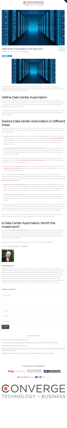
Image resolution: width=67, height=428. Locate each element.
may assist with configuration (57, 138)
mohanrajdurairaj (12, 246)
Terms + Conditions (8, 403)
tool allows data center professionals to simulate (31, 160)
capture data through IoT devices (20, 230)
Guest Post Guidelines (9, 406)
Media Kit (5, 401)
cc (27, 246)
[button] (33, 8)
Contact (5, 408)
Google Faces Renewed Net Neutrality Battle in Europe (15, 339)
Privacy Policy (6, 405)
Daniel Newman (8, 266)
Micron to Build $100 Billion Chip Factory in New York (14, 345)
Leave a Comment (25, 51)
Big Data (4, 51)
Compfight (24, 246)
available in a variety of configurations (12, 168)
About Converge (7, 399)
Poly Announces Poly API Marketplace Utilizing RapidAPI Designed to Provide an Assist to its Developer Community (30, 342)
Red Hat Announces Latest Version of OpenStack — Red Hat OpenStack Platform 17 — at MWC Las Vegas (28, 353)
